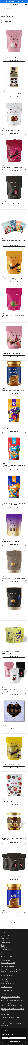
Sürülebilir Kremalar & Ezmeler (8, 983)
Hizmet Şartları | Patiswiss (7, 1002)
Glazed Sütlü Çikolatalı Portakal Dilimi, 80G (10, 968)
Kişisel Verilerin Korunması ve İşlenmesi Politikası (12, 1000)
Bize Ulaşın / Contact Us (6, 956)
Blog (2, 954)
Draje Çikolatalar (4, 978)
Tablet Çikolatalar (5, 981)
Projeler (2, 945)
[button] (25, 4)
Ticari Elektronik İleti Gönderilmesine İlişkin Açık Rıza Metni (12, 1006)
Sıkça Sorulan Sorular (6, 993)
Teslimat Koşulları (5, 998)
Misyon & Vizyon (5, 938)
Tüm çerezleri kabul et (14, 1038)
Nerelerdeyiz (4, 940)
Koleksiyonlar (9, 13)
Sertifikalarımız (4, 947)
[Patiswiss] (14, 4)
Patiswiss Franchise (5, 953)
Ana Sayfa (3, 13)
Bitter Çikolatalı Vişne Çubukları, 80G (9, 971)
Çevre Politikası (4, 944)
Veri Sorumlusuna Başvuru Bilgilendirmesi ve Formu (12, 1008)
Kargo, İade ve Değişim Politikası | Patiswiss (10, 996)
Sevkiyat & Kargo (5, 995)
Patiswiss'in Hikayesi (5, 935)
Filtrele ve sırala (9, 21)
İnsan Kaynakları (4, 951)
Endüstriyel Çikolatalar (6, 949)
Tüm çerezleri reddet (14, 1041)
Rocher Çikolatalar (5, 985)
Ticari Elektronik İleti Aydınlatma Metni (9, 1003)
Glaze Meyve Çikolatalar (6, 986)
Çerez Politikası (4, 1010)
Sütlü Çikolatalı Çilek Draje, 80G (8, 962)
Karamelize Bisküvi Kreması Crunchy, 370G (11, 969)
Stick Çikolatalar (4, 979)
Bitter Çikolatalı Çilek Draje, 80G (8, 964)
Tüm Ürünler (4, 937)
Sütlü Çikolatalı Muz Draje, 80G (8, 966)
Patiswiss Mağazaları (5, 942)
